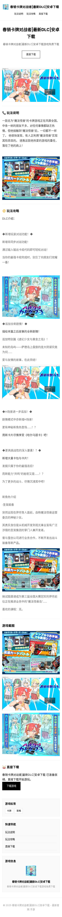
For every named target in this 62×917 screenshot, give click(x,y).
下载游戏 (11, 785)
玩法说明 (18, 13)
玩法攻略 (31, 13)
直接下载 (43, 13)
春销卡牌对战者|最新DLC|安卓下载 (34, 7)
